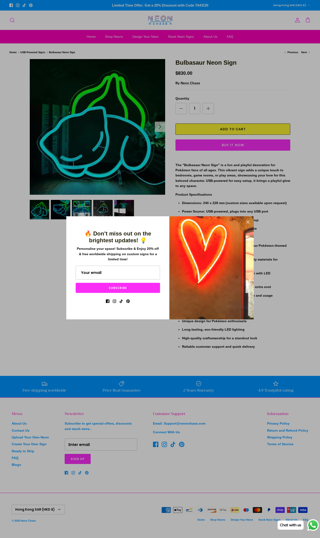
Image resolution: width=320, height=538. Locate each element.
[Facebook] (107, 301)
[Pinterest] (128, 301)
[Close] (248, 222)
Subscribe (118, 288)
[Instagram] (114, 301)
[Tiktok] (121, 301)
